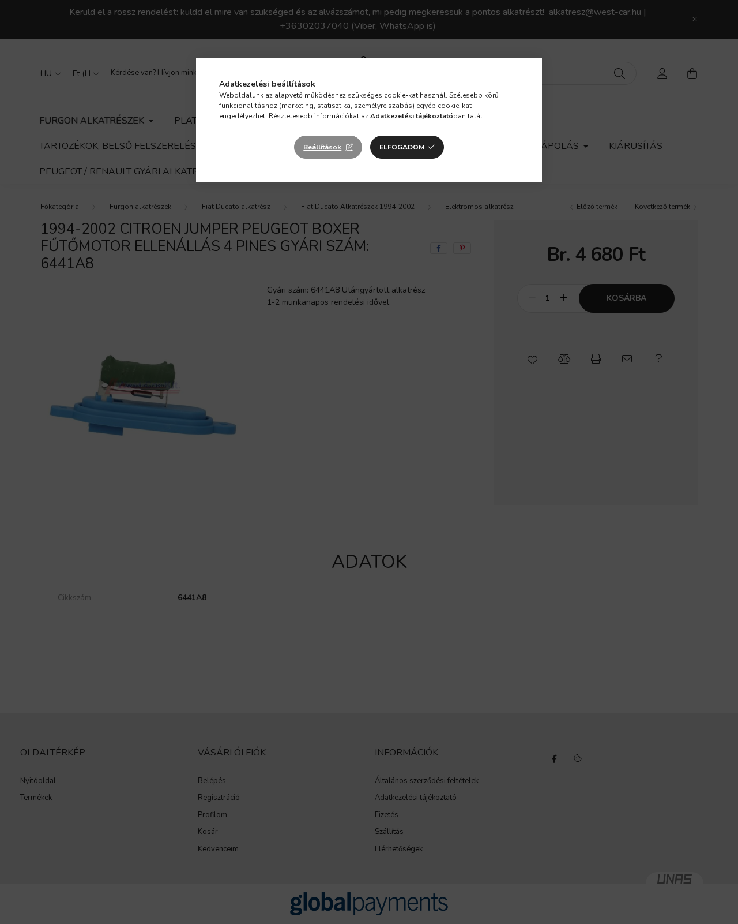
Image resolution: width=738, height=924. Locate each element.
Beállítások (322, 147)
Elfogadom (401, 147)
